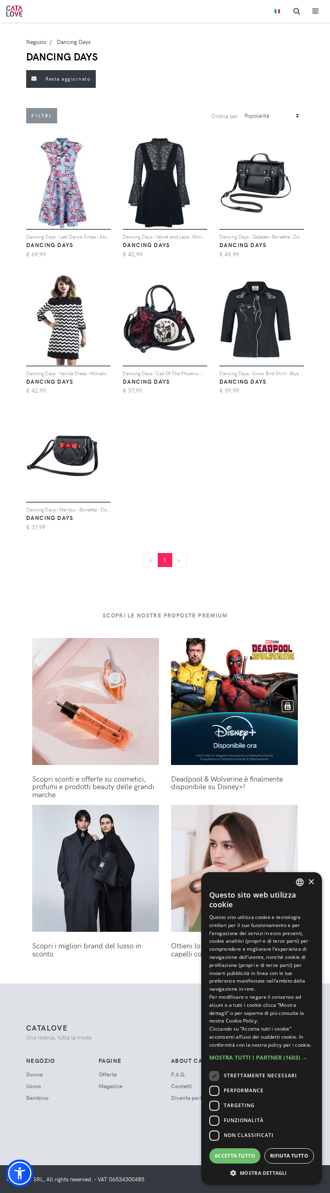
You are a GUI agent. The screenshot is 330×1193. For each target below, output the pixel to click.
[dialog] (261, 1028)
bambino (37, 1098)
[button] (19, 1173)
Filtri (41, 115)
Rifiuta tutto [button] (289, 1155)
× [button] (311, 882)
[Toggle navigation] (315, 11)
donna (34, 1074)
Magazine (110, 1086)
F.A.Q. (178, 1074)
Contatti (181, 1086)
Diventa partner (190, 1098)
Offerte (108, 1074)
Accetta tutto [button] (234, 1155)
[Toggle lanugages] (277, 11)
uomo (33, 1086)
